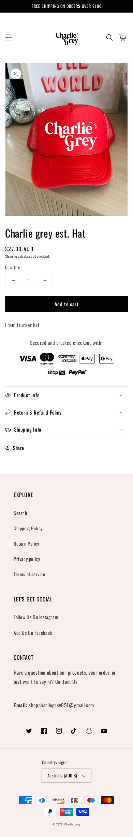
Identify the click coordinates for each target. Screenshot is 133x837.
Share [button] (18, 447)
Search (20, 512)
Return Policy (26, 543)
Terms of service (29, 574)
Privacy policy (27, 558)
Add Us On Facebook (33, 632)
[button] (8, 37)
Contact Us (66, 681)
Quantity (12, 267)
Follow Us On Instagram (36, 617)
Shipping (11, 256)
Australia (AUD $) (62, 775)
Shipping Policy (28, 528)
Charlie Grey (72, 824)
